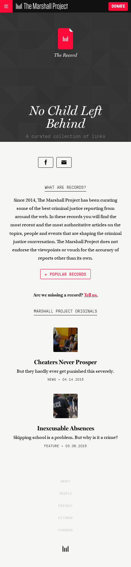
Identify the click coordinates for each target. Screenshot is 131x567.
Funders (65, 529)
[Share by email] (64, 162)
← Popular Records (65, 274)
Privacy (65, 505)
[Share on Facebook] (45, 162)
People (65, 493)
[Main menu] (6, 6)
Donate (118, 6)
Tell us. (91, 295)
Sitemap (65, 517)
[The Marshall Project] (40, 6)
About (65, 481)
